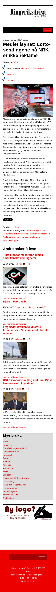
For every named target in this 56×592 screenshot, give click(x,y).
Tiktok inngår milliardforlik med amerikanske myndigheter (23, 256)
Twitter (6, 458)
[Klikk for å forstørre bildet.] (28, 100)
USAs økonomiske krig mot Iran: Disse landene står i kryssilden (27, 382)
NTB (16, 62)
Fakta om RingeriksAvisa (14, 485)
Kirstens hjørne (10, 491)
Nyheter (16, 227)
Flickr (5, 471)
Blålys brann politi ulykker (27, 307)
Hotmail (6, 461)
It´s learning (8, 481)
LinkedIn (7, 475)
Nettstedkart (8, 498)
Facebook (7, 455)
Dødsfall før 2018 (11, 451)
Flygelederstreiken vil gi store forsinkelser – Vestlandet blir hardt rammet (25, 330)
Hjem (5, 441)
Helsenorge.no (10, 488)
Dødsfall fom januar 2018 (15, 448)
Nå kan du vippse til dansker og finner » (21, 237)
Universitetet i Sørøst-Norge (16, 478)
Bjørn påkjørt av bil (15, 301)
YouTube (7, 465)
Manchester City (10, 494)
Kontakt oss (8, 445)
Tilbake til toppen (11, 240)
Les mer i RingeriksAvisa (14, 298)
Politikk (18, 389)
